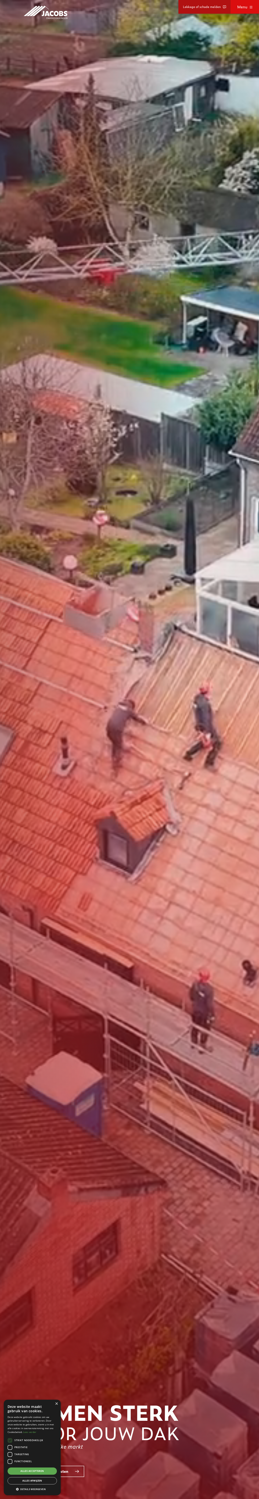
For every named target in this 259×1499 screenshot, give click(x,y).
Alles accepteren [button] (32, 1471)
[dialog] (32, 1447)
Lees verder (29, 1432)
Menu (242, 6)
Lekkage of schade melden (202, 7)
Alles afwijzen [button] (32, 1480)
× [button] (56, 1403)
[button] (32, 1489)
